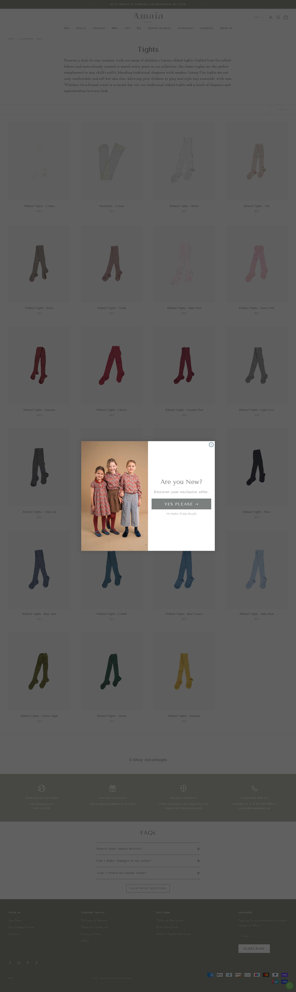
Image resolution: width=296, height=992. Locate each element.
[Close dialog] (211, 445)
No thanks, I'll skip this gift (181, 513)
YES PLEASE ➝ (181, 504)
